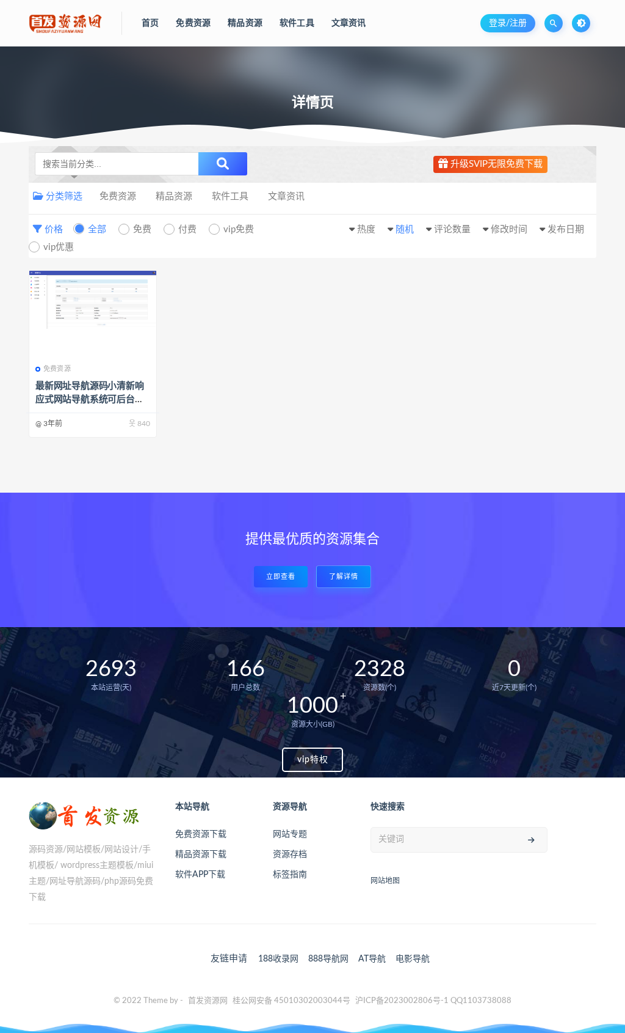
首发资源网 (208, 1001)
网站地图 (385, 880)
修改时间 (509, 229)
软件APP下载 (200, 874)
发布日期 (565, 229)
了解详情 (343, 576)
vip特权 (312, 759)
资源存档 (290, 854)
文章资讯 (286, 196)
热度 (366, 229)
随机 (405, 229)
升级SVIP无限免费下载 (495, 164)
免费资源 (117, 196)
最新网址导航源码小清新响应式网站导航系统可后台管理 (89, 399)
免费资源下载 (200, 834)
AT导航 (372, 959)
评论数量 (452, 229)
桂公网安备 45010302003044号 (291, 1001)
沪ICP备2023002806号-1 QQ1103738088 (433, 1001)
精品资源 (174, 196)
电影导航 (413, 959)
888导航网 (328, 959)
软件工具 (230, 196)
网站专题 (290, 834)
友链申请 (229, 958)
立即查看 (280, 576)
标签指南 (290, 874)
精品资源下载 (200, 854)
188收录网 (278, 959)
